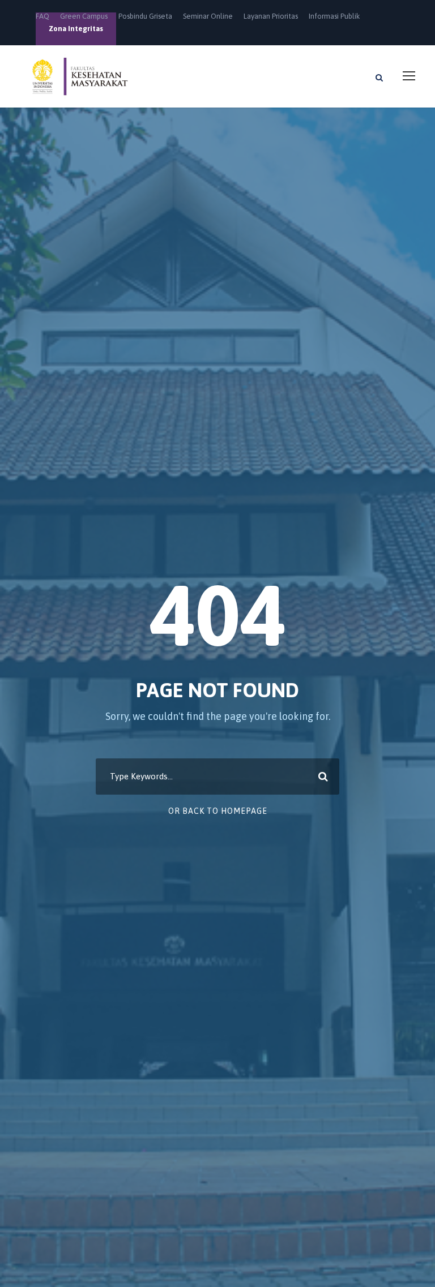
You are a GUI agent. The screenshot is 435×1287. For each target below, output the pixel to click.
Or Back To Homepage (217, 811)
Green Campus (84, 16)
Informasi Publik (334, 16)
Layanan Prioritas (271, 16)
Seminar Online (208, 16)
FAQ (42, 16)
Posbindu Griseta (145, 16)
